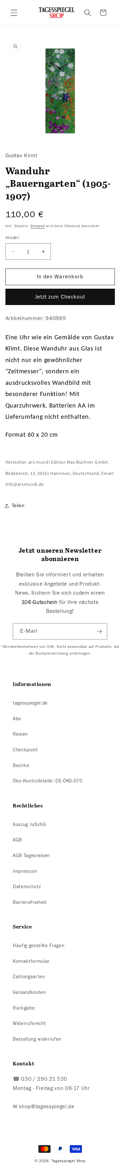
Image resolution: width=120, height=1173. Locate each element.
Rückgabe (24, 1008)
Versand (37, 226)
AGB (17, 840)
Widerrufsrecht (29, 1023)
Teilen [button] (18, 505)
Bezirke (21, 765)
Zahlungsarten (29, 976)
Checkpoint (25, 750)
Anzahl (12, 237)
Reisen (20, 734)
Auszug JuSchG (29, 824)
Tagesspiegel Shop (68, 1161)
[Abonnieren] (99, 631)
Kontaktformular (31, 961)
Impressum (25, 871)
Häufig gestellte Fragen (38, 945)
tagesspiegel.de (30, 703)
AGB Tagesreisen (31, 855)
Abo (17, 719)
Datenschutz (27, 886)
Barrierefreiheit (30, 902)
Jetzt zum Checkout (60, 297)
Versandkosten (29, 992)
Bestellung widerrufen (37, 1039)
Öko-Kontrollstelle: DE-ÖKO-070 (48, 781)
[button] (14, 12)
